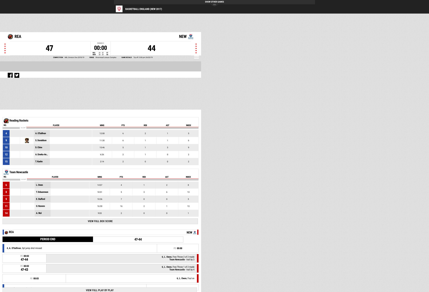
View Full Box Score (100, 221)
